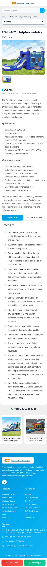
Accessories (6, 517)
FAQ (26, 514)
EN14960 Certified (32, 507)
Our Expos (29, 501)
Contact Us (29, 517)
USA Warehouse (31, 497)
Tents (4, 514)
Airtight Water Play (9, 504)
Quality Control (31, 504)
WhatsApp (36, 562)
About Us (28, 494)
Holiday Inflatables (9, 511)
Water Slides (7, 497)
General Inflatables (19, 555)
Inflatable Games (8, 494)
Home (4, 17)
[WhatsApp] (4, 482)
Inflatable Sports (8, 501)
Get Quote (13, 562)
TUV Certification (31, 511)
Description (12, 218)
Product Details (34, 218)
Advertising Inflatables (10, 507)
